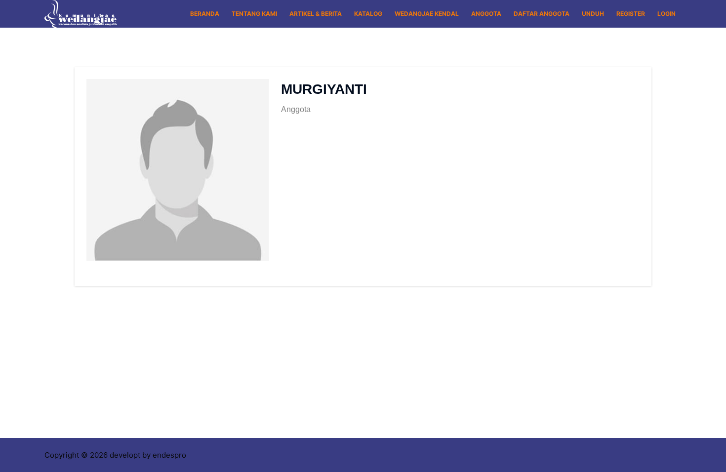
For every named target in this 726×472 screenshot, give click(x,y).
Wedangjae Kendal (427, 13)
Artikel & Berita (315, 13)
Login (666, 13)
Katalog (368, 13)
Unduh (593, 13)
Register (630, 13)
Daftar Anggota (541, 13)
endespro (169, 455)
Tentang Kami (254, 13)
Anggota (486, 13)
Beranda (204, 13)
